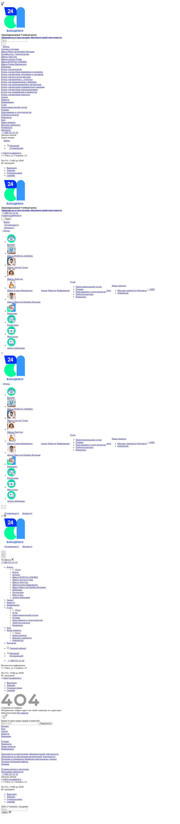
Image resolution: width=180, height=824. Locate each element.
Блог (3, 729)
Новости (5, 734)
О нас (15, 612)
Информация (7, 749)
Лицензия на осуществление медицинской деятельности (28, 756)
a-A (2, 2)
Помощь (5, 764)
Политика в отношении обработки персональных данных (29, 759)
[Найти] (3, 43)
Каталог (5, 726)
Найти (4, 812)
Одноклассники (14, 173)
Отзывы (5, 741)
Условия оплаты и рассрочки (15, 769)
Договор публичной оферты (14, 761)
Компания (6, 736)
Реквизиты (6, 744)
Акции (4, 731)
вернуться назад (8, 713)
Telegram (11, 170)
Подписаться (45, 723)
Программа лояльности (12, 771)
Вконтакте (12, 168)
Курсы (15, 572)
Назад (18, 569)
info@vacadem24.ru (12, 153)
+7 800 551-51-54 (10, 132)
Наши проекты (19, 635)
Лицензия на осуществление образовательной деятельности (31, 37)
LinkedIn (11, 175)
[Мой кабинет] (2, 510)
